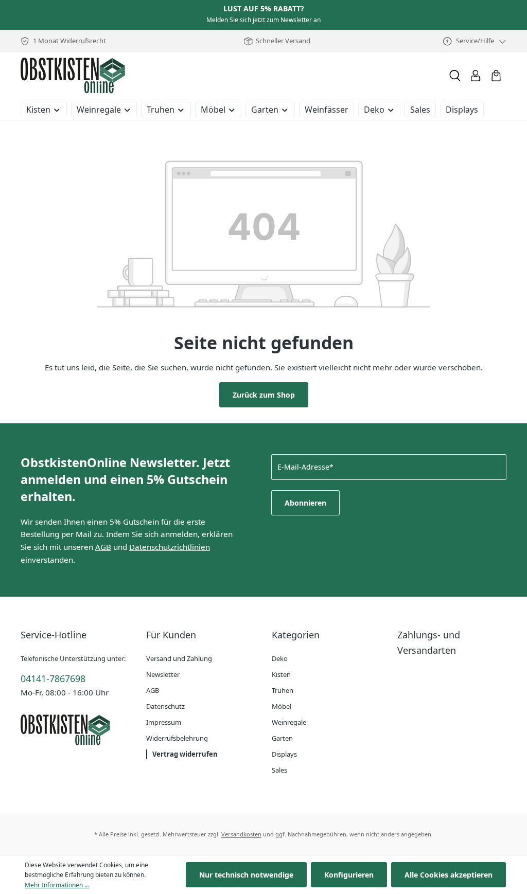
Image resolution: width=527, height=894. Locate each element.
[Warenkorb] (496, 75)
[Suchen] (455, 75)
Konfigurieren (349, 875)
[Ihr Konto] (475, 75)
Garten (282, 738)
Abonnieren (305, 503)
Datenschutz (165, 706)
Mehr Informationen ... (57, 885)
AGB (103, 547)
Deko (280, 658)
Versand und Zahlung (179, 658)
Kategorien (296, 635)
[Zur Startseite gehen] (73, 76)
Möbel (281, 706)
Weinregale (289, 722)
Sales (279, 770)
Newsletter (163, 674)
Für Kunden (171, 635)
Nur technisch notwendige (246, 875)
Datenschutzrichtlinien (169, 547)
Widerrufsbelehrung (177, 738)
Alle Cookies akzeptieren (449, 875)
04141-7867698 (53, 678)
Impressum (163, 722)
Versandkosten (241, 834)
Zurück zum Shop (264, 395)
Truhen (282, 690)
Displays (284, 754)
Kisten (281, 674)
